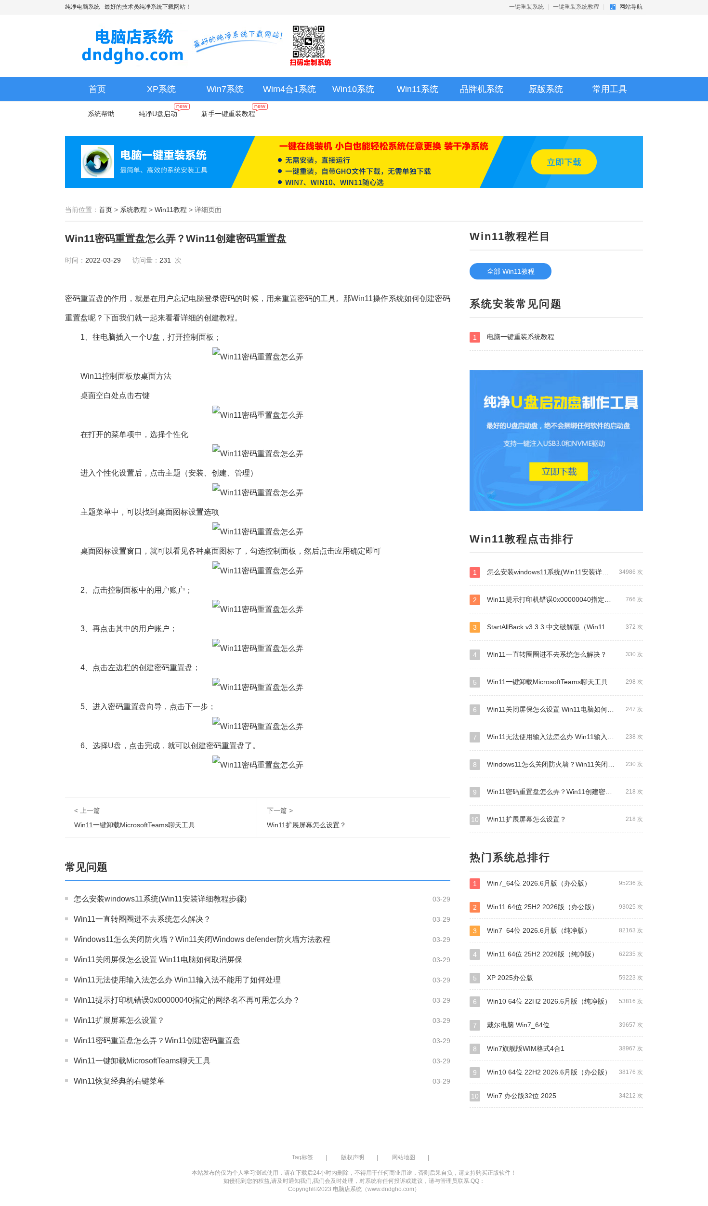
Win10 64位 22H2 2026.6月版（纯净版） (558, 1001)
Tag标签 (302, 1157)
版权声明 (352, 1157)
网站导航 (630, 6)
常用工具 (609, 89)
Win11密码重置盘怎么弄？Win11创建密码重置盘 (157, 1040)
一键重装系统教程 (576, 6)
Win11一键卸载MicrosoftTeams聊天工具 (134, 825)
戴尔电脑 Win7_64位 (558, 1025)
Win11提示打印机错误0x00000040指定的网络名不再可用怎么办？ (187, 1000)
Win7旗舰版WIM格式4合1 (558, 1049)
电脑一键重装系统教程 (513, 337)
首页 (97, 89)
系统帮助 (101, 114)
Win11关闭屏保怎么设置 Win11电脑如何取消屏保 (158, 959)
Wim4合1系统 (289, 89)
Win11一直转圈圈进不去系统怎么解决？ (142, 919)
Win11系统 (417, 89)
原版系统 (545, 89)
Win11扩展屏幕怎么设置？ (306, 825)
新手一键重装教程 (228, 114)
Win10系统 (353, 89)
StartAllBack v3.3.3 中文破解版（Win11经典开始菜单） (558, 627)
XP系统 (161, 89)
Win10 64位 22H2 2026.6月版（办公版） (558, 1072)
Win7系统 (225, 89)
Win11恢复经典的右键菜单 (119, 1081)
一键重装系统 (526, 6)
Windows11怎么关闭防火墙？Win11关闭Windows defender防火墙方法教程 (202, 939)
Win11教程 (171, 209)
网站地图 (403, 1157)
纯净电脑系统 (82, 6)
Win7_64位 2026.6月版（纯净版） (558, 931)
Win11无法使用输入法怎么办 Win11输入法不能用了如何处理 (177, 980)
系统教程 (133, 209)
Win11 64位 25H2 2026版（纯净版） (558, 954)
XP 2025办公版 (558, 978)
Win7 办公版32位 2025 (557, 1096)
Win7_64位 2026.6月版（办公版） (558, 883)
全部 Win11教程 (511, 271)
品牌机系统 (481, 89)
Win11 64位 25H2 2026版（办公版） (558, 907)
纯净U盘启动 (158, 114)
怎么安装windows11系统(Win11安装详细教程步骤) (160, 899)
